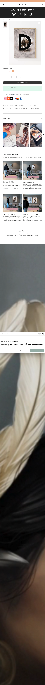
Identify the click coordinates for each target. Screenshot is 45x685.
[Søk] (37, 4)
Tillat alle (36, 350)
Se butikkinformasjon (11, 88)
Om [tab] (37, 337)
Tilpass (21, 350)
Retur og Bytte (6, 115)
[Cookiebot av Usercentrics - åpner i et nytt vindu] (38, 334)
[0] (41, 4)
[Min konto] (39, 4)
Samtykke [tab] (8, 337)
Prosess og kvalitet (6, 118)
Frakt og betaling (6, 111)
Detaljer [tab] (22, 337)
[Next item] (43, 135)
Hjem (4, 19)
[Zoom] (39, 23)
